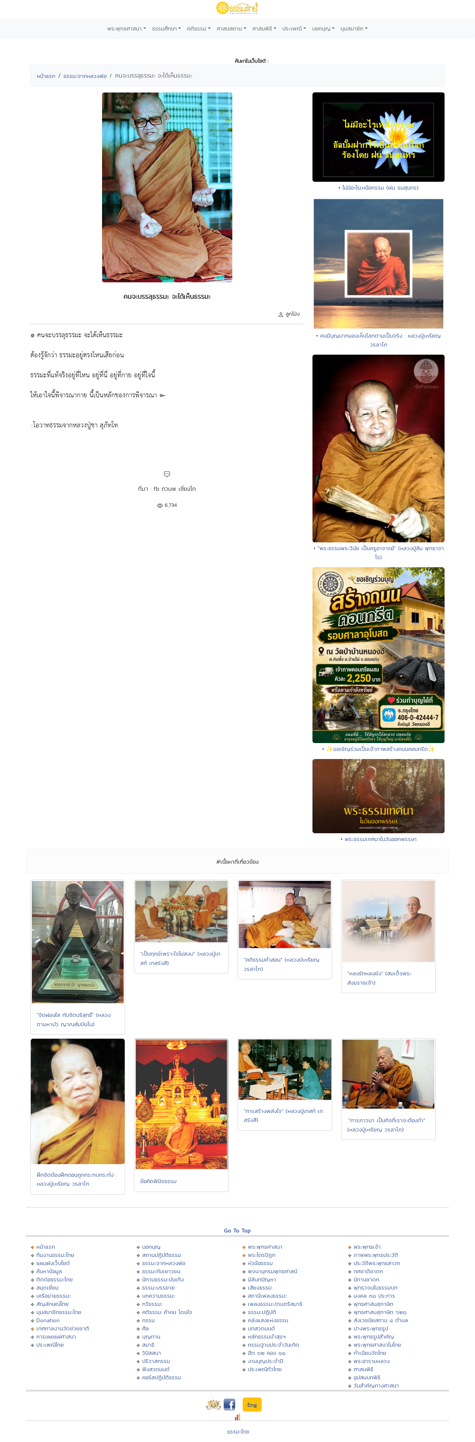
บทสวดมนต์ (261, 1328)
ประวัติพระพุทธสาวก (377, 1263)
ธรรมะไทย (238, 1431)
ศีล (145, 1328)
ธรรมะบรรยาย (158, 1287)
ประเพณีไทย (50, 1345)
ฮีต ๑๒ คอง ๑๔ (266, 1353)
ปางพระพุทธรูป (371, 1328)
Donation (48, 1320)
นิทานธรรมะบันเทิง (163, 1279)
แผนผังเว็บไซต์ (53, 1263)
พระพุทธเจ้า (367, 1247)
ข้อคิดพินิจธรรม (158, 1181)
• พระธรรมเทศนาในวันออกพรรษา (379, 839)
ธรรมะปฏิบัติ (262, 1312)
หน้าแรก (46, 76)
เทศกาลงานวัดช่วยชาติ (62, 1328)
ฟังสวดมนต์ (156, 1369)
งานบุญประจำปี (265, 1361)
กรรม (148, 1320)
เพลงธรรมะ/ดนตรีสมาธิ (275, 1304)
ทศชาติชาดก (368, 1271)
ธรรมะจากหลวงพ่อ (85, 76)
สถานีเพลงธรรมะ (267, 1296)
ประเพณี (292, 28)
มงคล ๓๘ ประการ (374, 1296)
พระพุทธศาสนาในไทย (377, 1345)
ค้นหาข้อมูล (49, 1271)
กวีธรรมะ (152, 1304)
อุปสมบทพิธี (367, 1377)
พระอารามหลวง (372, 1361)
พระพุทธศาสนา (124, 28)
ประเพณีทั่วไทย (265, 1369)
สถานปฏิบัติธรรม (161, 1255)
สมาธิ (148, 1345)
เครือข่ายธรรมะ (53, 1296)
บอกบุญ (321, 28)
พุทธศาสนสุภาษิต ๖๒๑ (380, 1312)
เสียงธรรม (260, 1287)
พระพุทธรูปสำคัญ (374, 1336)
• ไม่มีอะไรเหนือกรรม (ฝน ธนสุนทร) (378, 187)
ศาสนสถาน (229, 28)
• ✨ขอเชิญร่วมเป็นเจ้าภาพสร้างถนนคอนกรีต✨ (378, 749)
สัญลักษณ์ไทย (52, 1304)
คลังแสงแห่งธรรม (268, 1320)
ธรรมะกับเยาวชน (161, 1271)
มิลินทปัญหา (262, 1279)
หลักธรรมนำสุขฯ (267, 1336)
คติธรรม (196, 28)
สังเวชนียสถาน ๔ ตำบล (381, 1320)
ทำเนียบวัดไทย (370, 1353)
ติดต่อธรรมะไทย (54, 1279)
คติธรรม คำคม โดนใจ (167, 1312)
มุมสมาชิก (352, 28)
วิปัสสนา (151, 1353)
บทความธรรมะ (158, 1296)
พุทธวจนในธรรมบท (375, 1287)
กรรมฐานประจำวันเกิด (273, 1345)
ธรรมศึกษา (164, 28)
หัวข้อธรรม (260, 1263)
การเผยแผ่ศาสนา (56, 1336)
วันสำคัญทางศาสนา (376, 1385)
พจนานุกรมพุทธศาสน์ (272, 1271)
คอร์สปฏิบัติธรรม (161, 1377)
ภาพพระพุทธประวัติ (376, 1255)
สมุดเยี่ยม (47, 1287)
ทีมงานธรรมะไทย (55, 1255)
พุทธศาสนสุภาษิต (373, 1304)
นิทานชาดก (366, 1279)
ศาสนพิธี (262, 28)
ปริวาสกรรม (156, 1361)
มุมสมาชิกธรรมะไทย (58, 1312)
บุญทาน (151, 1336)
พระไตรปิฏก (261, 1255)
